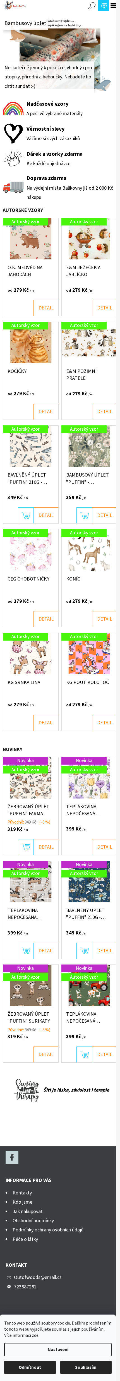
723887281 (25, 1286)
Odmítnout (30, 1367)
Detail (46, 307)
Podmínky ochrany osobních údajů (48, 1229)
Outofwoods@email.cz (38, 1277)
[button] (11, 55)
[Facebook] (12, 1157)
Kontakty (22, 1192)
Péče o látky (25, 1239)
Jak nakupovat (28, 1211)
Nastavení (58, 1350)
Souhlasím (86, 1367)
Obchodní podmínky (33, 1220)
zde (35, 1335)
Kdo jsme (22, 1202)
